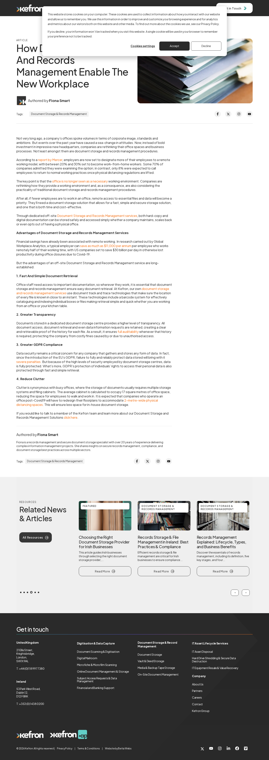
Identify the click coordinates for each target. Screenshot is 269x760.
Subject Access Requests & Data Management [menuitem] (97, 679)
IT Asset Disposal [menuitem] (202, 651)
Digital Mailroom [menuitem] (87, 658)
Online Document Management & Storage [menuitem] (103, 671)
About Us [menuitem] (197, 684)
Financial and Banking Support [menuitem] (95, 688)
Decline (206, 46)
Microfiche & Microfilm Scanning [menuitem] (97, 665)
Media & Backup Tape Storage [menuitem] (156, 667)
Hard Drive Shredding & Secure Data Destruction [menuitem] (214, 659)
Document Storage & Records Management (59, 114)
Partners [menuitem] (197, 690)
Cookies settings (143, 46)
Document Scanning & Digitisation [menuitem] (98, 651)
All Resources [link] (33, 537)
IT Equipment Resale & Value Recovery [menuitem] (215, 668)
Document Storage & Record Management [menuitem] (157, 644)
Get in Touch (231, 8)
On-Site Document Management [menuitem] (158, 674)
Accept (174, 46)
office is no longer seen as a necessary (80, 181)
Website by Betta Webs (118, 748)
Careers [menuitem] (197, 697)
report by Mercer (50, 160)
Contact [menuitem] (197, 704)
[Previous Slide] (235, 593)
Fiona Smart (59, 100)
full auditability (128, 332)
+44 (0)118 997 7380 (32, 668)
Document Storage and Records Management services (97, 216)
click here (70, 417)
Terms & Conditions (88, 748)
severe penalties (28, 362)
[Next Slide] (246, 593)
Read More (102, 571)
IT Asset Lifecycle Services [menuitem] (210, 643)
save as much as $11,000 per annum (105, 246)
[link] (30, 734)
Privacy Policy (64, 748)
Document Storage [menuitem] (150, 654)
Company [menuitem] (199, 676)
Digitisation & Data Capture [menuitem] (96, 643)
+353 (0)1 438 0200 (31, 703)
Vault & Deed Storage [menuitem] (151, 661)
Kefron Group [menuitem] (201, 711)
